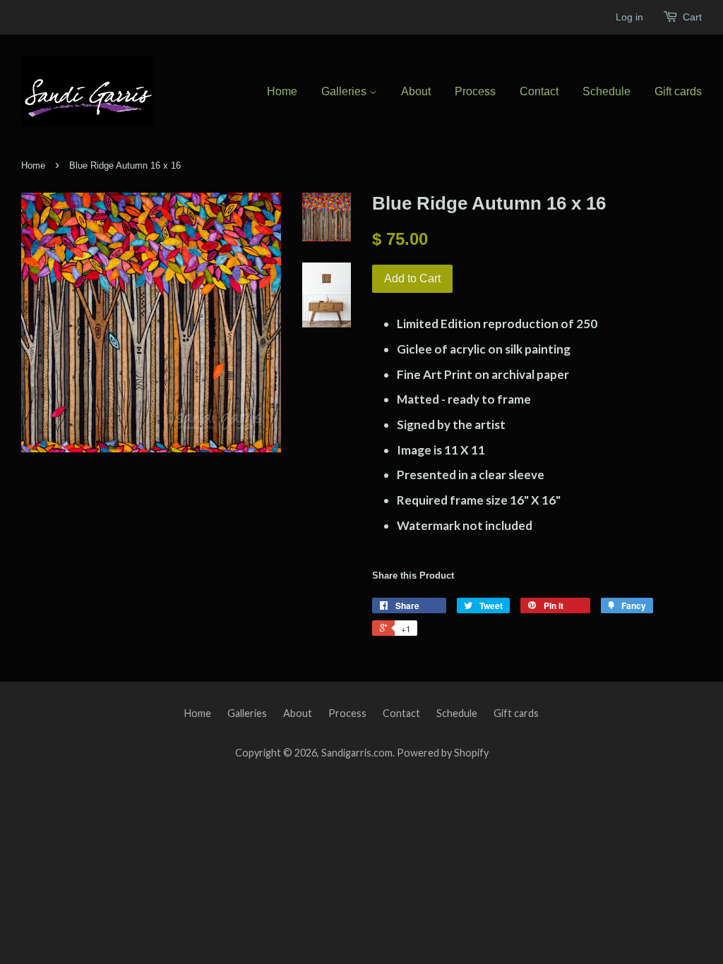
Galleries (345, 91)
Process (475, 91)
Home (282, 91)
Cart (692, 17)
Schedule (606, 91)
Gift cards (678, 91)
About (416, 91)
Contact (539, 91)
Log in (629, 17)
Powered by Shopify (443, 753)
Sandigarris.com (357, 753)
